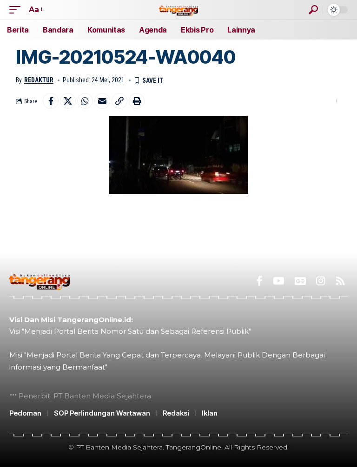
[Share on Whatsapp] (85, 101)
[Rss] (340, 281)
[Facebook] (259, 281)
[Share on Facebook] (51, 101)
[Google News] (300, 281)
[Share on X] (68, 101)
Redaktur (38, 80)
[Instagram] (320, 281)
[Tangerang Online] (178, 9)
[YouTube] (279, 281)
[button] (17, 9)
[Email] (102, 101)
